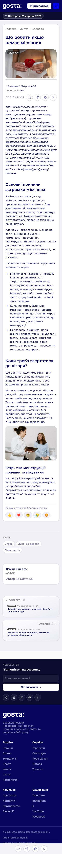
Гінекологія (12, 550)
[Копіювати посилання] (29, 97)
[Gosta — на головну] (12, 6)
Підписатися (39, 5)
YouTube (38, 811)
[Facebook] (45, 97)
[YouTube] (29, 697)
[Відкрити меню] (56, 6)
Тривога (37, 769)
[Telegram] (37, 97)
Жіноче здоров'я (29, 543)
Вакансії (8, 811)
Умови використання (15, 837)
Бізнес (7, 753)
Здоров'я (38, 28)
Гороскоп (38, 748)
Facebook (38, 816)
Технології (10, 758)
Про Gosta (9, 795)
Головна (10, 28)
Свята (6, 774)
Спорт (7, 764)
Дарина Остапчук (16, 569)
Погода (37, 764)
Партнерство (11, 806)
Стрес (9, 543)
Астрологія (10, 779)
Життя (24, 28)
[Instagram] (14, 697)
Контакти (9, 800)
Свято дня (39, 753)
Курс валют (40, 758)
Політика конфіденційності (19, 843)
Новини (8, 748)
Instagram (39, 800)
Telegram (38, 795)
